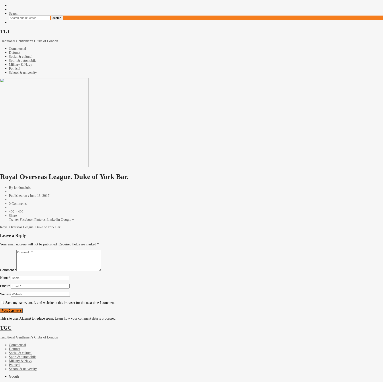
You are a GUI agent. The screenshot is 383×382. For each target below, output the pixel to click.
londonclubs (22, 187)
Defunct (14, 52)
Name (5, 278)
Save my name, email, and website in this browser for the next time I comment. (60, 302)
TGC (6, 31)
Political (14, 68)
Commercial (17, 48)
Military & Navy (20, 64)
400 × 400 (16, 211)
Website (5, 294)
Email (5, 286)
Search (13, 13)
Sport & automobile (22, 60)
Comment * (8, 270)
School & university (23, 72)
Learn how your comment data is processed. (85, 318)
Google (14, 376)
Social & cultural (20, 56)
